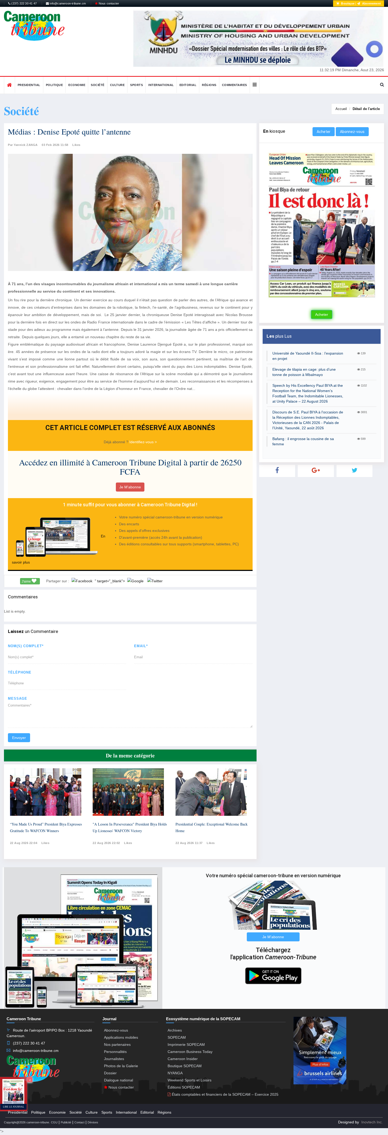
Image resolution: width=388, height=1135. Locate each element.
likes (45, 843)
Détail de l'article (366, 109)
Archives (175, 1030)
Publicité (66, 1122)
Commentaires (234, 85)
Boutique (347, 3)
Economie (76, 85)
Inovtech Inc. (372, 1122)
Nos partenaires (117, 1044)
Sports (136, 85)
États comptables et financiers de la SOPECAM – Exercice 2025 (224, 1094)
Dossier (110, 1073)
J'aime (27, 581)
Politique (54, 85)
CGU (54, 1122)
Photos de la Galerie (121, 1066)
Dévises (93, 1122)
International (161, 85)
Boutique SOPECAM (185, 1066)
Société (98, 85)
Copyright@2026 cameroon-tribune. (27, 1122)
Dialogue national (118, 1080)
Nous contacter (108, 3)
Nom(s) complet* (26, 646)
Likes (76, 144)
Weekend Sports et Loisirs (189, 1080)
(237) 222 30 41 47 (24, 3)
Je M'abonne (130, 487)
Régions (209, 85)
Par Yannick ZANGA (23, 144)
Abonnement (371, 3)
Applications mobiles (121, 1037)
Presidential (29, 85)
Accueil (341, 109)
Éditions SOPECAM (184, 1087)
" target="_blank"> (110, 581)
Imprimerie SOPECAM (186, 1044)
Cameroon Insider (183, 1059)
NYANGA (175, 1073)
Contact (79, 1122)
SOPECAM (177, 1037)
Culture (117, 85)
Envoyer (19, 738)
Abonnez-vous (352, 132)
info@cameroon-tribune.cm (67, 3)
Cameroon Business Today (190, 1052)
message (17, 698)
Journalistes (114, 1059)
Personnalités (115, 1052)
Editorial (188, 85)
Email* (141, 646)
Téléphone (19, 672)
